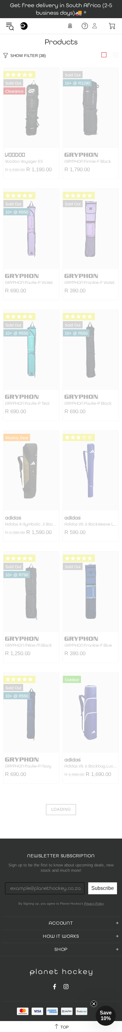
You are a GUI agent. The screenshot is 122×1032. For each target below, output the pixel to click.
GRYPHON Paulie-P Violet (29, 282)
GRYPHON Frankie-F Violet (89, 282)
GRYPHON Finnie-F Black (87, 161)
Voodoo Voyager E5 (24, 161)
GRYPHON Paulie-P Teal (27, 403)
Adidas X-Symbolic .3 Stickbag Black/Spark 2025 (31, 524)
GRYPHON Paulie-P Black (88, 403)
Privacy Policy (94, 903)
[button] (106, 1016)
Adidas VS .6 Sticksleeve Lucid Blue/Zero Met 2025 (90, 524)
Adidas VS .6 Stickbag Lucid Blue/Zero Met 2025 (90, 766)
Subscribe (102, 888)
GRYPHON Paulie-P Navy (28, 766)
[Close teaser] (94, 1004)
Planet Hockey (24, 26)
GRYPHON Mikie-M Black (28, 645)
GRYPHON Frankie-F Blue (88, 645)
